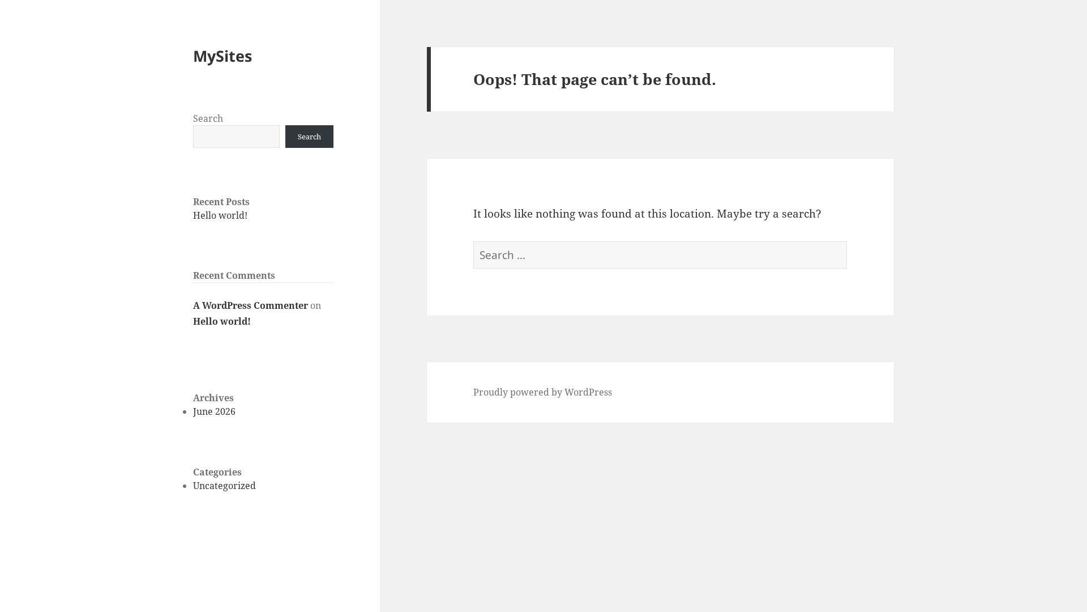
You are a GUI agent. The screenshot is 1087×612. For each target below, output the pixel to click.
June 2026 (214, 411)
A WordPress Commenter (250, 305)
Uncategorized (224, 485)
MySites (222, 55)
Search (208, 118)
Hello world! (220, 215)
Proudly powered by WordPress (542, 392)
